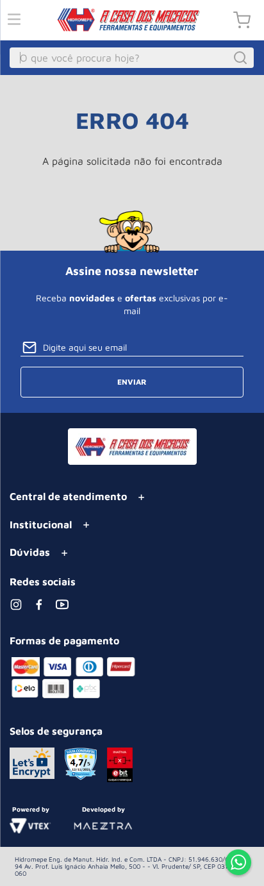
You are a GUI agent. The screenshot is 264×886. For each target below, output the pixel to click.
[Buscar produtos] (242, 57)
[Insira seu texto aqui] (238, 864)
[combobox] (132, 58)
